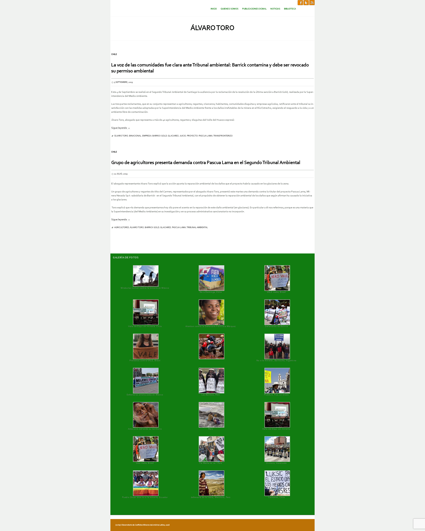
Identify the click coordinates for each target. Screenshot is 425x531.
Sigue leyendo (120, 128)
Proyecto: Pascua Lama (199, 136)
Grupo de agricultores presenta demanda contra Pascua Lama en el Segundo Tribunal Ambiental (205, 162)
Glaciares (173, 136)
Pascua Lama (179, 227)
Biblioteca (290, 9)
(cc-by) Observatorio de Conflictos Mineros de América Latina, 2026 (142, 525)
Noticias (275, 9)
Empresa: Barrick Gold (154, 136)
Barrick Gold (152, 227)
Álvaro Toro (121, 136)
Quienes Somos (229, 9)
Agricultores (121, 227)
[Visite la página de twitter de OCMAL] (306, 2)
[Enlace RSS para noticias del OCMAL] (312, 2)
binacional (135, 136)
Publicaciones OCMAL (254, 9)
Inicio (214, 9)
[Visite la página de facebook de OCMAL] (300, 2)
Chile (114, 54)
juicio (183, 136)
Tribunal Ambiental (197, 227)
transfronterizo (223, 136)
